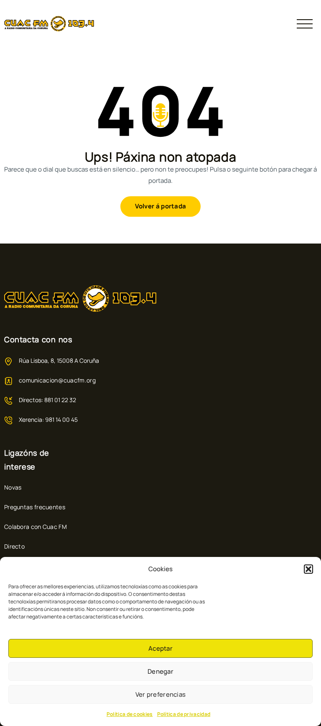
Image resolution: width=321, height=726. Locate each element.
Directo (14, 546)
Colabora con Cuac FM (35, 527)
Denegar (160, 671)
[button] (308, 569)
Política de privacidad (184, 714)
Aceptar (160, 648)
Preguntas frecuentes (34, 507)
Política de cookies (130, 714)
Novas (13, 487)
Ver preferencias (160, 694)
